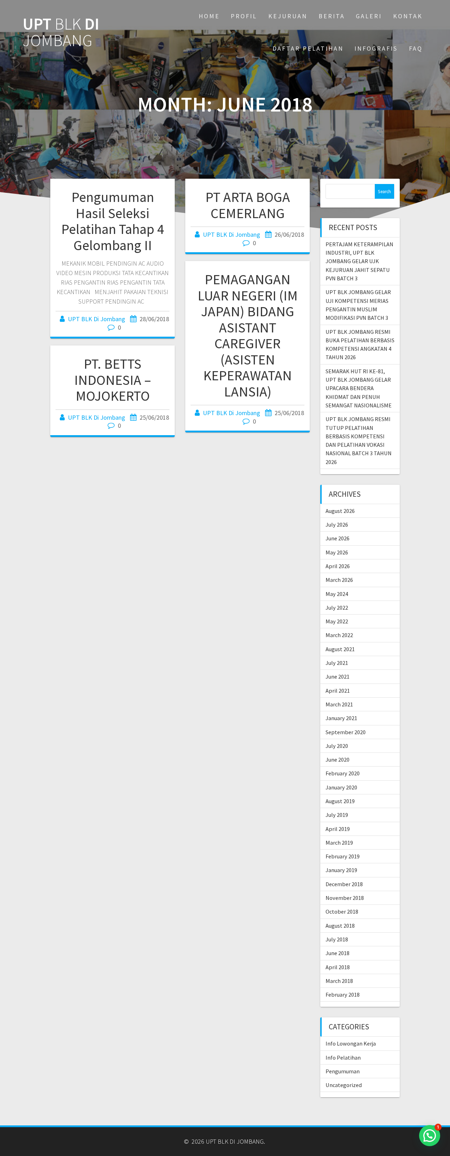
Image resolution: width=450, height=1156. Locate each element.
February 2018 (343, 994)
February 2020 (343, 773)
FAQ (416, 48)
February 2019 (343, 856)
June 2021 (337, 676)
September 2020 (346, 732)
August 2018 (340, 925)
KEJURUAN (287, 16)
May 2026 (337, 552)
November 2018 (345, 897)
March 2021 (339, 704)
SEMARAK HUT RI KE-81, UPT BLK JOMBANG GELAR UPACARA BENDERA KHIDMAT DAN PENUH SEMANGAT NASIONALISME (359, 388)
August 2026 (340, 510)
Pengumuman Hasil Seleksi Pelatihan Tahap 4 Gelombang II (112, 221)
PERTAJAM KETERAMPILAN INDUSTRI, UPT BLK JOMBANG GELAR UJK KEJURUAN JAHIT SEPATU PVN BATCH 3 (359, 261)
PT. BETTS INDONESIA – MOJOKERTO (112, 380)
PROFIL (244, 16)
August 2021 (340, 649)
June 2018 (337, 953)
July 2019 (337, 814)
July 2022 (337, 607)
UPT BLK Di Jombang (96, 319)
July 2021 (337, 662)
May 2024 (337, 593)
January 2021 (341, 718)
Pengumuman (343, 1071)
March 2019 (339, 842)
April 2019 (338, 828)
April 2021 (338, 690)
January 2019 (341, 870)
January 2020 (341, 787)
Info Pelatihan (343, 1057)
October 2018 (342, 911)
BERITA (332, 16)
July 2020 (337, 745)
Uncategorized (344, 1084)
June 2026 (337, 538)
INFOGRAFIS (376, 48)
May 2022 (337, 621)
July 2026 (337, 524)
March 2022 (339, 635)
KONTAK (408, 16)
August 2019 (340, 801)
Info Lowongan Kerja (351, 1043)
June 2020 (337, 759)
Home (209, 16)
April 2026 (338, 566)
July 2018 (337, 939)
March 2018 (339, 980)
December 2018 (344, 884)
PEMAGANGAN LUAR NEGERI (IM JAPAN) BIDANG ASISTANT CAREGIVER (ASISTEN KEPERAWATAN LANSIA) (248, 335)
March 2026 (339, 579)
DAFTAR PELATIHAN (307, 48)
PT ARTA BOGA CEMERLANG (247, 205)
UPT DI (60, 32)
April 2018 (338, 967)
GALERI (369, 16)
